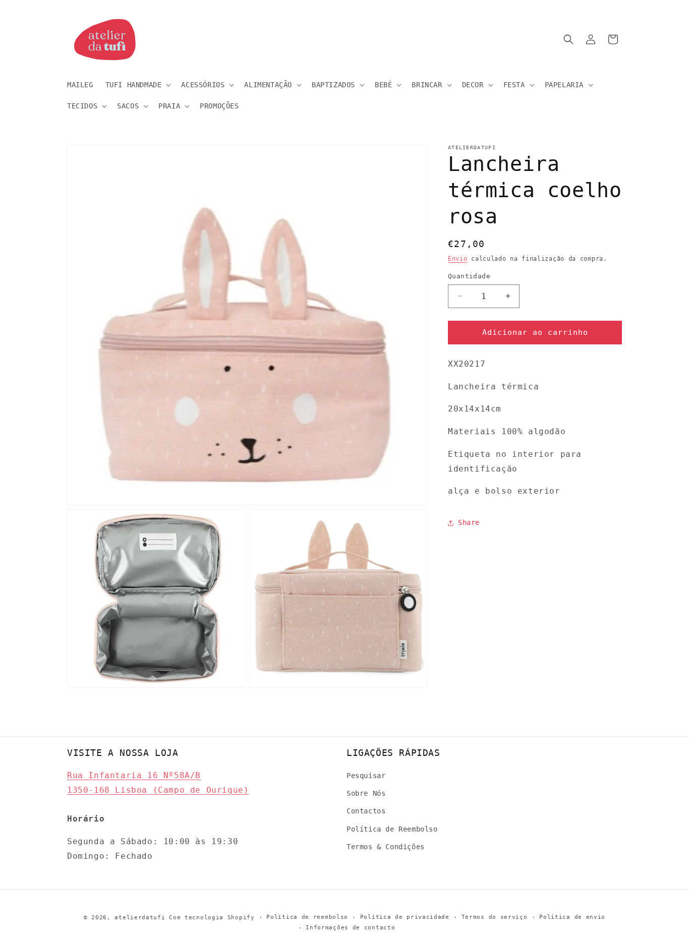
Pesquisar (366, 776)
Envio (458, 258)
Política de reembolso (307, 917)
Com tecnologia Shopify (211, 917)
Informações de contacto (350, 927)
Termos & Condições (386, 847)
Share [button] (469, 522)
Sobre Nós (366, 793)
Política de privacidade (404, 917)
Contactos (366, 811)
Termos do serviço (495, 917)
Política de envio (572, 917)
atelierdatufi (139, 917)
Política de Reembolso (392, 829)
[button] (137, 84)
